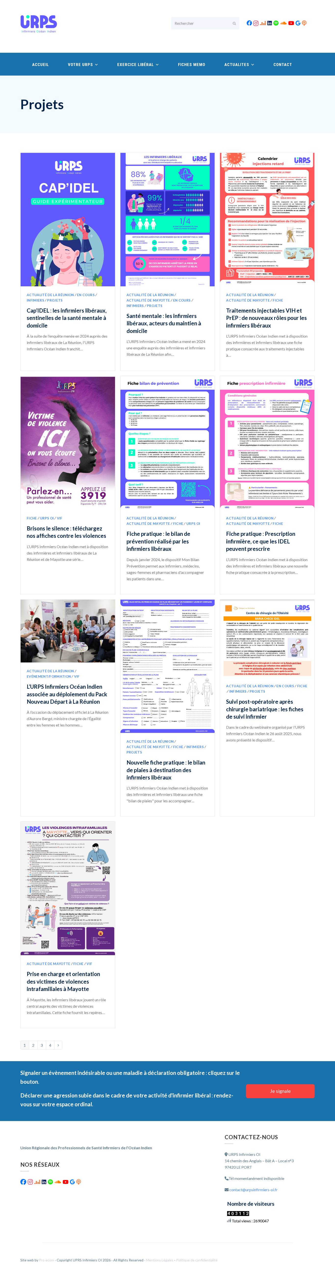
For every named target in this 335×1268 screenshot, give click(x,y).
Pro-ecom (47, 1260)
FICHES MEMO (191, 64)
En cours (86, 295)
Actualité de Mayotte (148, 300)
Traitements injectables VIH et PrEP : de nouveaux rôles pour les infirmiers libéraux (266, 318)
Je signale (280, 1091)
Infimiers (35, 300)
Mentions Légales (160, 1260)
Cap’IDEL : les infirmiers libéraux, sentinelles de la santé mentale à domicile (67, 318)
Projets (55, 300)
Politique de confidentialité (197, 1260)
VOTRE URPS (81, 64)
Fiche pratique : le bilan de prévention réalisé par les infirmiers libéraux (158, 541)
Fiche (278, 300)
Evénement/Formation (49, 676)
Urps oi (47, 518)
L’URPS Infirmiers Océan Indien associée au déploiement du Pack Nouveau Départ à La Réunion (67, 694)
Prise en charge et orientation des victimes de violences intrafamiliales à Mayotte (63, 981)
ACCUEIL (40, 64)
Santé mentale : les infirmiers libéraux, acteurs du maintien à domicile (164, 323)
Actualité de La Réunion (50, 295)
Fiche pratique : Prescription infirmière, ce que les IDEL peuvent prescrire (260, 541)
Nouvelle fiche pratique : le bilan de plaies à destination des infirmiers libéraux (166, 770)
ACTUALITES (237, 64)
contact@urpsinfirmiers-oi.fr (253, 1189)
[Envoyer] (234, 23)
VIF (60, 518)
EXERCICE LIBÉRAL (136, 64)
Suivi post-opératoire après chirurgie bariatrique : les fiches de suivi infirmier (264, 709)
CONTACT (282, 64)
